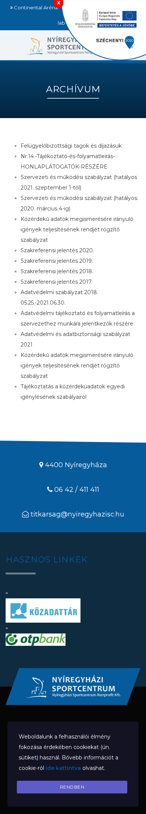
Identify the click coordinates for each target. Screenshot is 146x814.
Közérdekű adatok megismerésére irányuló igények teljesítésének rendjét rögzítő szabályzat (77, 229)
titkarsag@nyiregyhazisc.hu (77, 514)
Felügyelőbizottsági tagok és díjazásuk (71, 145)
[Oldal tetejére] (73, 686)
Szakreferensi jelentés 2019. (57, 261)
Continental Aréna (36, 7)
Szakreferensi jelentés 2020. (57, 250)
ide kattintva (63, 768)
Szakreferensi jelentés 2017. (56, 281)
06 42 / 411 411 (76, 489)
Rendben (72, 787)
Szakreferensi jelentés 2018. (57, 271)
